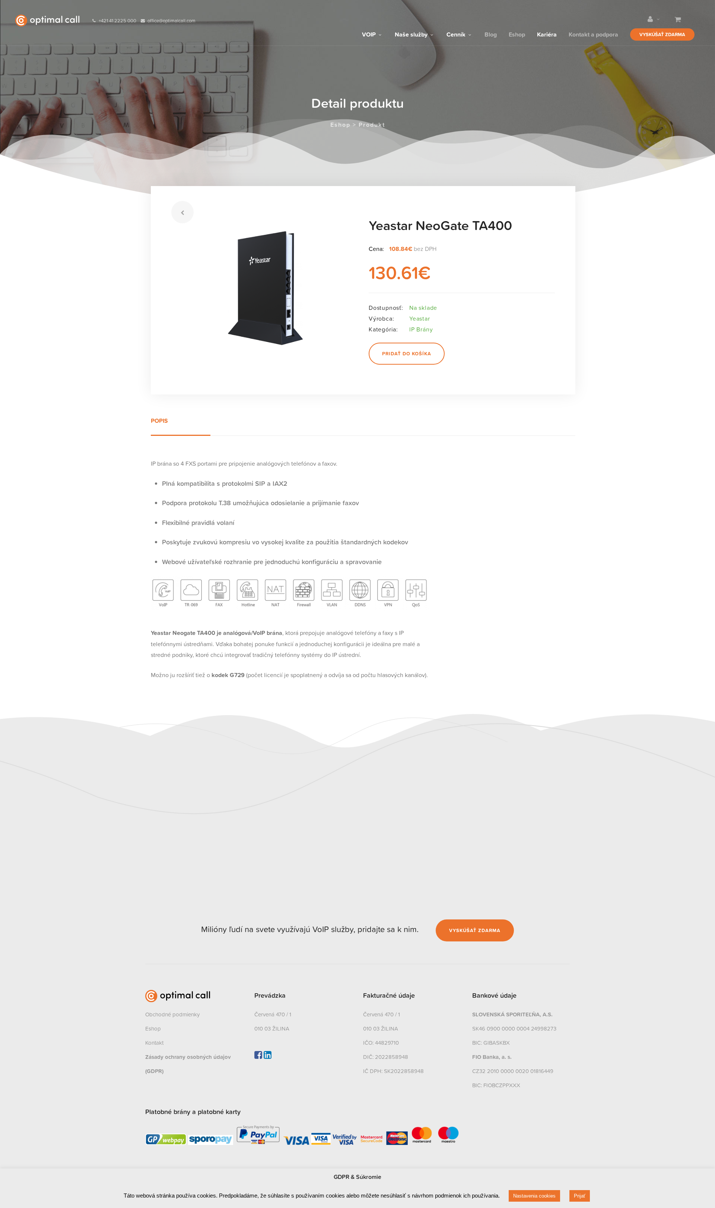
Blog (490, 33)
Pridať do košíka (406, 353)
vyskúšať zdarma (474, 930)
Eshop (517, 33)
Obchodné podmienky (172, 1014)
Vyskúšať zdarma (662, 34)
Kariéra (547, 33)
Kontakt (154, 1042)
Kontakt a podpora (593, 33)
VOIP (369, 33)
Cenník (457, 33)
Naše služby (412, 33)
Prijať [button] (579, 1196)
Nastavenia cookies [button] (534, 1196)
